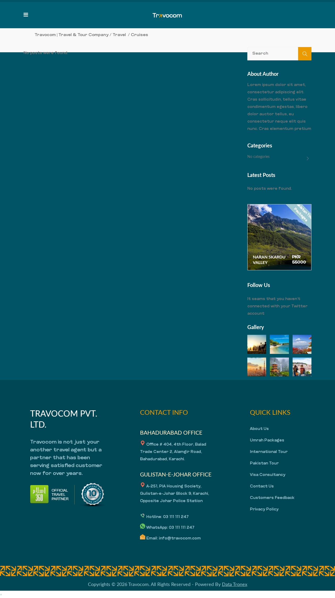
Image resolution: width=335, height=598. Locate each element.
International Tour (269, 452)
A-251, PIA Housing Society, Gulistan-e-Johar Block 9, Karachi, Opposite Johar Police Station (174, 494)
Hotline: (154, 517)
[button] (1, 594)
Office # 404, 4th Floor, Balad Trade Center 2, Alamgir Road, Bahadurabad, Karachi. (173, 452)
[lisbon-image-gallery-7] (302, 367)
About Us (259, 429)
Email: (152, 538)
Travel (119, 35)
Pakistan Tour (264, 463)
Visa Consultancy (267, 475)
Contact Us (262, 486)
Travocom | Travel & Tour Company (72, 35)
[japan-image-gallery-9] (302, 344)
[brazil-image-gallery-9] (256, 344)
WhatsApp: (157, 528)
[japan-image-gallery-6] (256, 367)
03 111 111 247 (176, 517)
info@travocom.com (180, 538)
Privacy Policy (264, 509)
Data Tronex (234, 584)
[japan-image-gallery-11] (279, 367)
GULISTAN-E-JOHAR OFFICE (175, 475)
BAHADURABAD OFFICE (171, 433)
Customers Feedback (272, 498)
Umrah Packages (267, 440)
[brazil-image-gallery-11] (279, 344)
